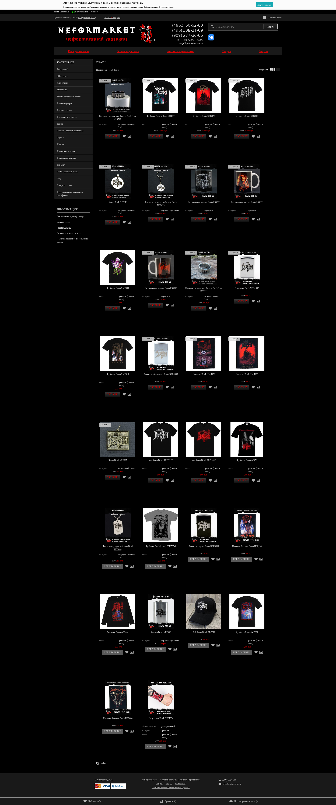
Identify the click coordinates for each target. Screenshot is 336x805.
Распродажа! (62, 69)
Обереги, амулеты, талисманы (70, 130)
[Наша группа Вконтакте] (211, 40)
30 (112, 70)
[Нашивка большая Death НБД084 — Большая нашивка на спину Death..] (117, 697)
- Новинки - (62, 76)
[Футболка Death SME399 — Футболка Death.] (117, 267)
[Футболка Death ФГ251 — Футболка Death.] (247, 439)
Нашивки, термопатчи (66, 117)
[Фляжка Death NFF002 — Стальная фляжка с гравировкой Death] (161, 611)
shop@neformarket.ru (190, 43)
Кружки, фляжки (64, 110)
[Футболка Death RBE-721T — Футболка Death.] (161, 439)
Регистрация (89, 17)
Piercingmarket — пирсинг (86, 12)
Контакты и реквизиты (180, 51)
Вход (80, 17)
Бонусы (263, 51)
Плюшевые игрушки (66, 151)
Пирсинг (61, 144)
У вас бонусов (112, 17)
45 (115, 70)
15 (109, 70)
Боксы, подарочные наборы (69, 96)
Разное (60, 124)
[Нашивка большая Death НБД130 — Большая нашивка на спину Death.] (247, 525)
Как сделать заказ (78, 51)
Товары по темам (64, 185)
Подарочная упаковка (66, 158)
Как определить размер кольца (70, 216)
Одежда (60, 137)
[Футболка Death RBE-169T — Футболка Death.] (204, 439)
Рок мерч (61, 165)
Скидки (226, 51)
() (94, 801)
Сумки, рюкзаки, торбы (67, 171)
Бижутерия (62, 89)
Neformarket (102, 780)
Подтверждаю (264, 5)
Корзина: (275, 17)
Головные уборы (64, 103)
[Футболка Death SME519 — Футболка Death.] (117, 353)
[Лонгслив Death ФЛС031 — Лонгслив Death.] (117, 611)
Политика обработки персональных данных (72, 240)
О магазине (180, 783)
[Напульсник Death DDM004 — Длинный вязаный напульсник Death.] (161, 697)
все (117, 70)
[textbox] (243, 26)
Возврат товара (63, 222)
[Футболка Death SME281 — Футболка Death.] (247, 611)
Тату (59, 178)
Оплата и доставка (128, 51)
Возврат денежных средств (68, 233)
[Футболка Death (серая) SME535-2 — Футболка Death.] (161, 525)
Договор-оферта (64, 227)
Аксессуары (62, 83)
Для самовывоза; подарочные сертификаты (70, 194)
